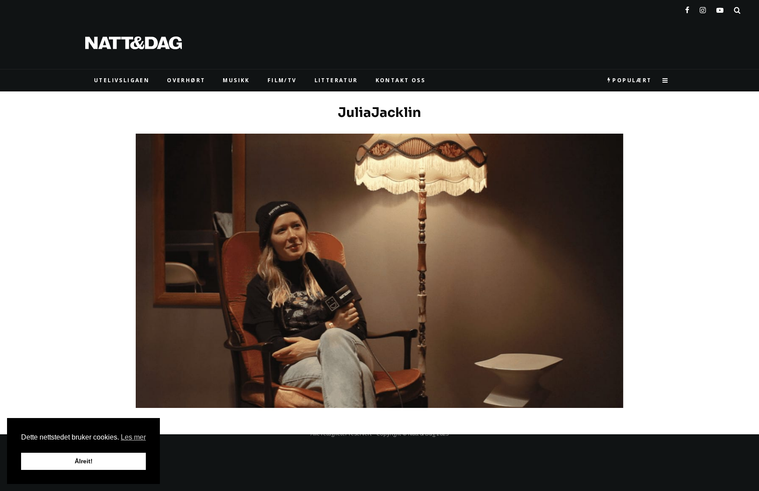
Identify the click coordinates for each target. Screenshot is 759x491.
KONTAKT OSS (400, 80)
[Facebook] (687, 8)
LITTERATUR (336, 80)
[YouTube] (720, 8)
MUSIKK (236, 80)
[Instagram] (702, 8)
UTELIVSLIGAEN (121, 80)
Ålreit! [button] (84, 461)
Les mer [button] (133, 437)
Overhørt (186, 80)
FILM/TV (282, 80)
